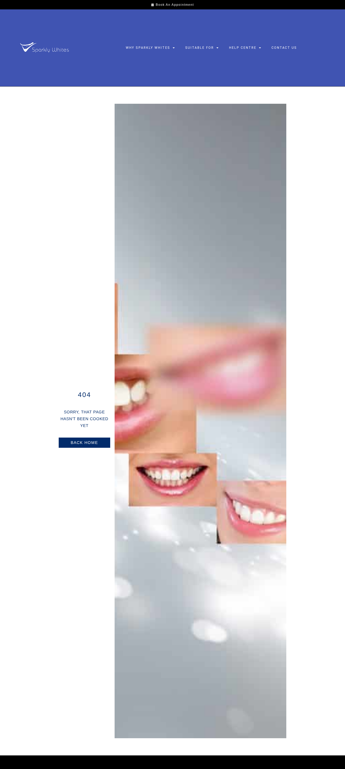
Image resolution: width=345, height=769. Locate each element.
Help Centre (242, 48)
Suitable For (199, 48)
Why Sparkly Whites (148, 48)
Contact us (284, 48)
